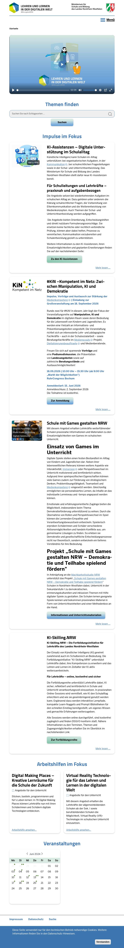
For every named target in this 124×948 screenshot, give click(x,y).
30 (34, 866)
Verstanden (102, 942)
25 (20, 888)
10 (13, 877)
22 (49, 882)
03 (13, 871)
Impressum (16, 919)
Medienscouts (82, 339)
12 (27, 877)
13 (35, 877)
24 (13, 888)
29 (27, 866)
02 (56, 866)
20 (34, 882)
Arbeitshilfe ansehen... (24, 830)
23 (56, 882)
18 (20, 882)
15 (49, 877)
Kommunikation (56, 164)
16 (56, 877)
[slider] (43, 90)
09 (56, 871)
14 (42, 877)
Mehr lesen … (103, 267)
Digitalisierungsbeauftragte (62, 343)
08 (49, 871)
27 (13, 866)
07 (42, 871)
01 (49, 866)
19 (27, 882)
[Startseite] (30, 7)
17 (13, 882)
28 (20, 866)
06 (34, 871)
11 (20, 877)
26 (27, 888)
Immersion (69, 469)
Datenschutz (35, 919)
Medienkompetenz (57, 300)
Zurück (28, 854)
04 (20, 871)
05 (27, 871)
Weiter (42, 854)
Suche (52, 919)
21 (42, 882)
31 (42, 866)
